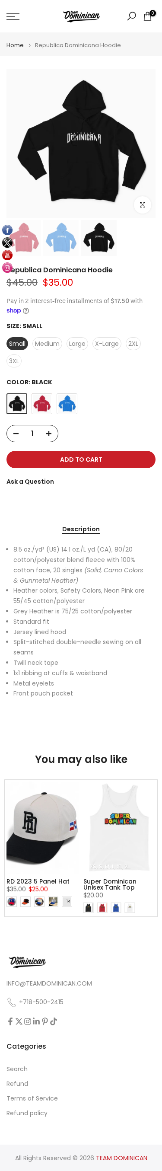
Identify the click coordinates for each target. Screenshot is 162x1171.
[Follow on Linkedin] (36, 1021)
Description (81, 529)
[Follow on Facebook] (10, 1021)
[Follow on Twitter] (19, 1021)
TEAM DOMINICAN (121, 1158)
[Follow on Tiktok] (53, 1021)
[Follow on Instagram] (28, 1021)
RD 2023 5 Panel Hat (38, 881)
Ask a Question (30, 481)
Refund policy (27, 1113)
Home (15, 45)
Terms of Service (32, 1098)
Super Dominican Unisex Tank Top (110, 884)
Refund (17, 1084)
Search (17, 1069)
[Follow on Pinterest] (45, 1021)
